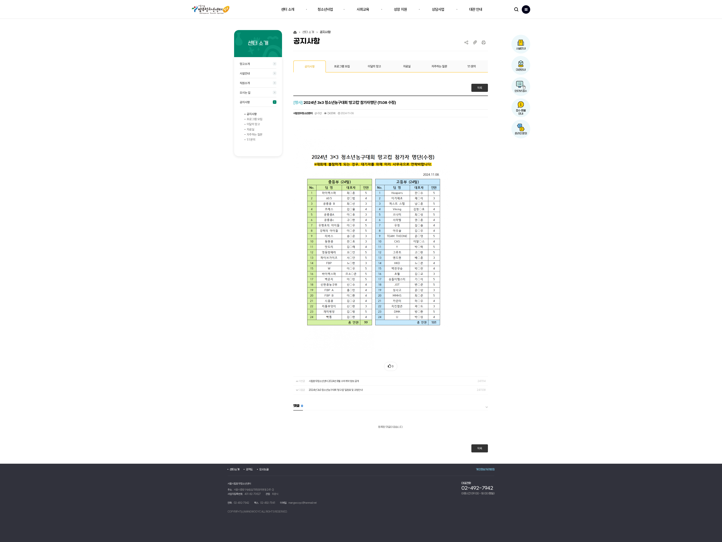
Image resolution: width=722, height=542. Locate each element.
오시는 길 (245, 92)
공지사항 (245, 102)
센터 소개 (308, 32)
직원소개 (245, 83)
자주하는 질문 (254, 134)
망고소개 (245, 64)
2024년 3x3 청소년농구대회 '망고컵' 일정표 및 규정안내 (336, 389)
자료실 (250, 129)
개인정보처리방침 (485, 469)
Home (295, 32)
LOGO (213, 9)
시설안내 (245, 73)
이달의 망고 (253, 124)
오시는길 (263, 469)
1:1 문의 (251, 139)
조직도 (249, 469)
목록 (479, 88)
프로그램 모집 (254, 119)
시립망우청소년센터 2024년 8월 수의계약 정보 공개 (334, 381)
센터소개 (234, 469)
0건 (319, 113)
